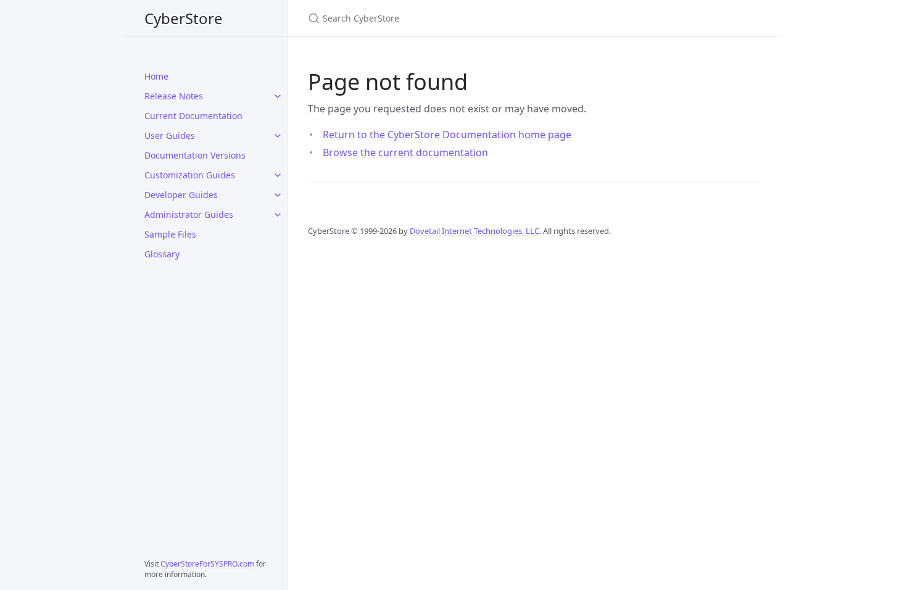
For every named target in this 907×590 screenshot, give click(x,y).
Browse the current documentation (405, 152)
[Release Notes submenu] (278, 96)
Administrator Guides (188, 214)
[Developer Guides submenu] (278, 195)
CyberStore (183, 18)
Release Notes (173, 96)
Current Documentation (193, 116)
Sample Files (170, 234)
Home (156, 76)
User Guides (169, 135)
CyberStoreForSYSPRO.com (207, 564)
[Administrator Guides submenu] (278, 215)
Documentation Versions (195, 155)
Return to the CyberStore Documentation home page (447, 134)
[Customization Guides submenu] (278, 175)
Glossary (162, 254)
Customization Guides (189, 175)
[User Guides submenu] (278, 136)
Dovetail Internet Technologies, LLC (474, 230)
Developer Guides (181, 195)
